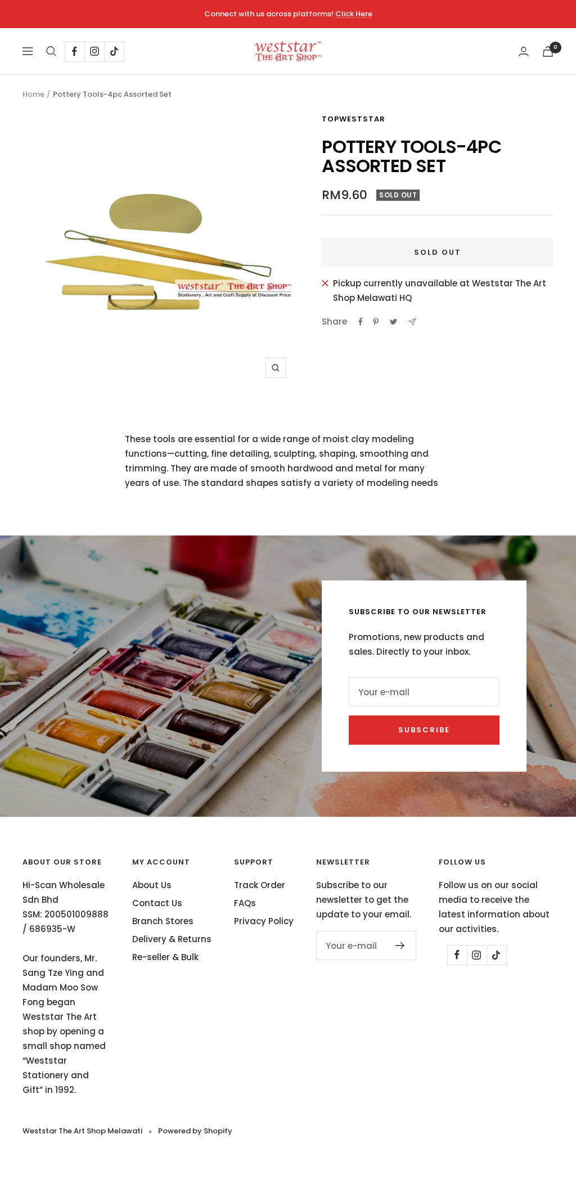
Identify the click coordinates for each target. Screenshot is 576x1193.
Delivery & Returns (172, 939)
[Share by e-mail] (412, 322)
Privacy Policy (264, 921)
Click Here (353, 13)
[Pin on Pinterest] (376, 322)
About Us (152, 885)
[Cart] (548, 51)
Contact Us (157, 903)
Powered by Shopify (195, 1131)
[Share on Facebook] (360, 322)
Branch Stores (163, 921)
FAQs (245, 903)
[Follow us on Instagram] (94, 51)
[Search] (51, 51)
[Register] (400, 945)
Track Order (259, 885)
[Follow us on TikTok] (114, 51)
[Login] (524, 51)
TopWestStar (353, 119)
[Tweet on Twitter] (393, 322)
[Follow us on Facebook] (74, 51)
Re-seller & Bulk (165, 957)
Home (33, 94)
